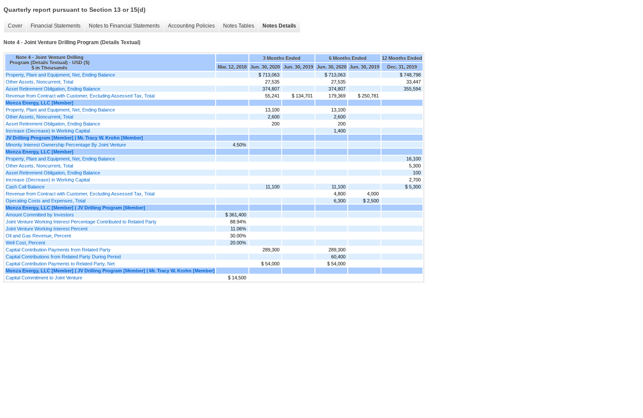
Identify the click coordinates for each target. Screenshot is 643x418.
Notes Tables (238, 26)
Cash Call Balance (25, 186)
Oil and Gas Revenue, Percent (38, 235)
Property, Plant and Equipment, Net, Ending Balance (60, 74)
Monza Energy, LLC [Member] (39, 102)
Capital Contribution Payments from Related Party (58, 249)
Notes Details (279, 26)
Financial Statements (55, 26)
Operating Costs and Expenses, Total (45, 200)
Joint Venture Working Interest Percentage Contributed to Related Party (81, 221)
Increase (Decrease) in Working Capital (48, 130)
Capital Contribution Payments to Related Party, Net (60, 263)
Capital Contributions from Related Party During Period (63, 256)
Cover (15, 26)
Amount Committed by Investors (40, 214)
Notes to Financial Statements (124, 26)
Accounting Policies (191, 26)
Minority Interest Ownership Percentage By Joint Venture (66, 144)
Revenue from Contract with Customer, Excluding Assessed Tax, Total (80, 95)
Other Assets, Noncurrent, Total (39, 81)
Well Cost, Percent (25, 242)
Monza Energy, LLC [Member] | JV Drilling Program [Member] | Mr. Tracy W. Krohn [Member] (110, 270)
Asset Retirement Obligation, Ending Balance (53, 88)
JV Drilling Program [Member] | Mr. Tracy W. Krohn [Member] (74, 137)
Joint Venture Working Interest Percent (46, 228)
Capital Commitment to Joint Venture (44, 277)
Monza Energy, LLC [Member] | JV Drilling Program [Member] (75, 207)
